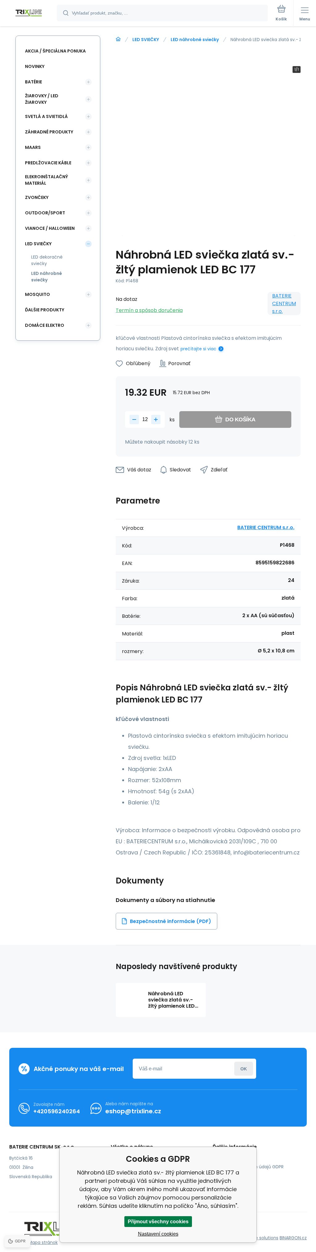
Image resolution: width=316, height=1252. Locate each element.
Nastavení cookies (158, 1234)
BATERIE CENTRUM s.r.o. (284, 303)
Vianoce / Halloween (50, 228)
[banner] (28, 13)
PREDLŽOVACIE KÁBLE (48, 163)
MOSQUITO (37, 294)
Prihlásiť (243, 1069)
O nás (223, 1158)
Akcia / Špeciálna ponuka (55, 51)
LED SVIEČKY (145, 39)
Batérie (33, 82)
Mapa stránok (43, 1242)
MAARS (33, 147)
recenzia (226, 1185)
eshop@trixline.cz (133, 1111)
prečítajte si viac (198, 349)
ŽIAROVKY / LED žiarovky (41, 99)
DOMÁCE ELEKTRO (44, 325)
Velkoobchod (231, 1176)
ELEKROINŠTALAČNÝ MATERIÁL (46, 180)
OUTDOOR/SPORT (45, 213)
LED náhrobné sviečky (195, 39)
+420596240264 (56, 1111)
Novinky (34, 66)
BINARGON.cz (293, 1238)
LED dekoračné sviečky (47, 260)
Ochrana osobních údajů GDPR (250, 1167)
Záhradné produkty (49, 132)
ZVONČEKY (36, 197)
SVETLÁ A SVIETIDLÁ (46, 116)
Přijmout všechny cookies (158, 1221)
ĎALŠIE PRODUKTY (44, 310)
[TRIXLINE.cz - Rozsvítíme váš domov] (118, 39)
